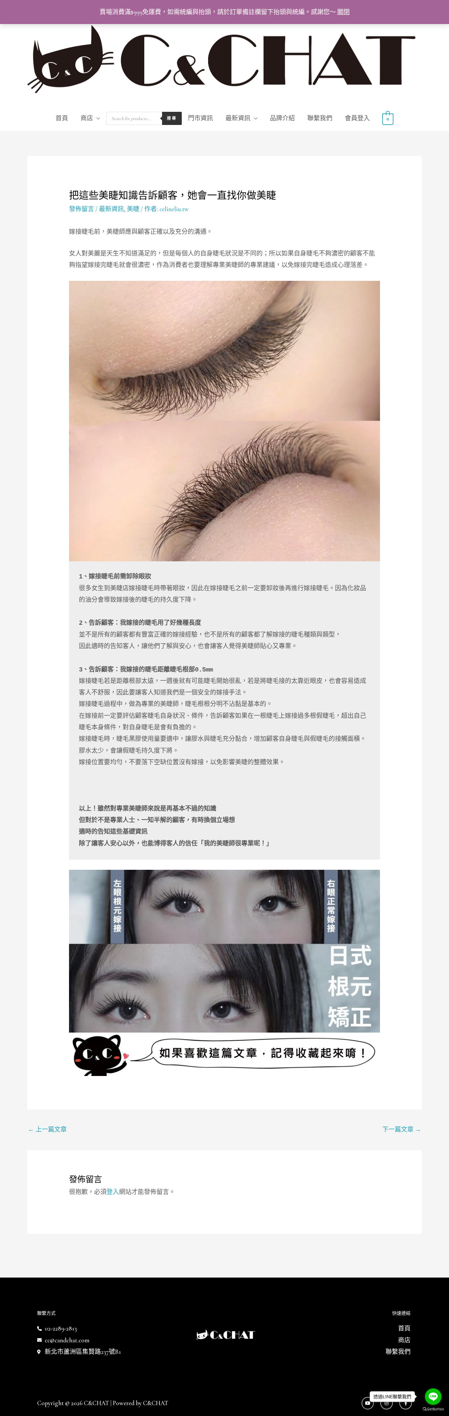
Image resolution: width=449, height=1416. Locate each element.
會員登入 (357, 118)
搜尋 (172, 118)
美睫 (133, 209)
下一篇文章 (401, 1129)
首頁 (62, 118)
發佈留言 (81, 209)
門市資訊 (200, 118)
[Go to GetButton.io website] (433, 1409)
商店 (87, 118)
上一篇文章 (47, 1129)
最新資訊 (237, 118)
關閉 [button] (343, 12)
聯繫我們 (319, 118)
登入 (112, 1192)
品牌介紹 (282, 118)
